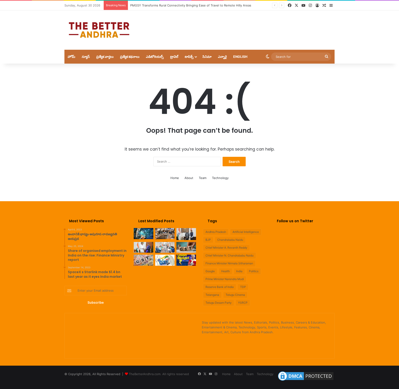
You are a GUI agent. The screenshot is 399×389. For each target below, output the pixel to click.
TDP (243, 287)
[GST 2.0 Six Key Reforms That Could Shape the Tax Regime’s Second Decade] (186, 247)
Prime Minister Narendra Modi (225, 279)
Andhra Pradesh (216, 232)
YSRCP (243, 302)
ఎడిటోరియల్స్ (155, 57)
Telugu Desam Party (219, 302)
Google (210, 271)
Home (174, 178)
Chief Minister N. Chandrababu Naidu (230, 255)
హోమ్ (71, 57)
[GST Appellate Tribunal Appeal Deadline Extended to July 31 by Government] (165, 260)
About (188, 178)
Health (225, 271)
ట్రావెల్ (174, 57)
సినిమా (207, 57)
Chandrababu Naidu (230, 239)
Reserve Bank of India (220, 287)
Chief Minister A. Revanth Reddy (226, 247)
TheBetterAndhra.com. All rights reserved (159, 374)
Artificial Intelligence (246, 232)
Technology (220, 178)
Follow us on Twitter (295, 221)
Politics (253, 271)
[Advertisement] (246, 25)
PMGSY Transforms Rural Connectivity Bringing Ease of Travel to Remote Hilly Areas (190, 5)
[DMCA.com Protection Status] (306, 381)
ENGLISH (240, 57)
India (239, 271)
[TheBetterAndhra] (99, 30)
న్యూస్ (86, 57)
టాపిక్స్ (189, 57)
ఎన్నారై (222, 57)
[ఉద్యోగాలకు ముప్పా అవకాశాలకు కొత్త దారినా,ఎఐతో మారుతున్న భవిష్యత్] (143, 233)
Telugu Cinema (235, 294)
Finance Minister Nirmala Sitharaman (229, 263)
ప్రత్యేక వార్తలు (105, 57)
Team (202, 178)
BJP (208, 239)
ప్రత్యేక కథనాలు (129, 57)
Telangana (212, 294)
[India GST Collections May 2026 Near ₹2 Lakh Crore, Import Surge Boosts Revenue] (143, 260)
